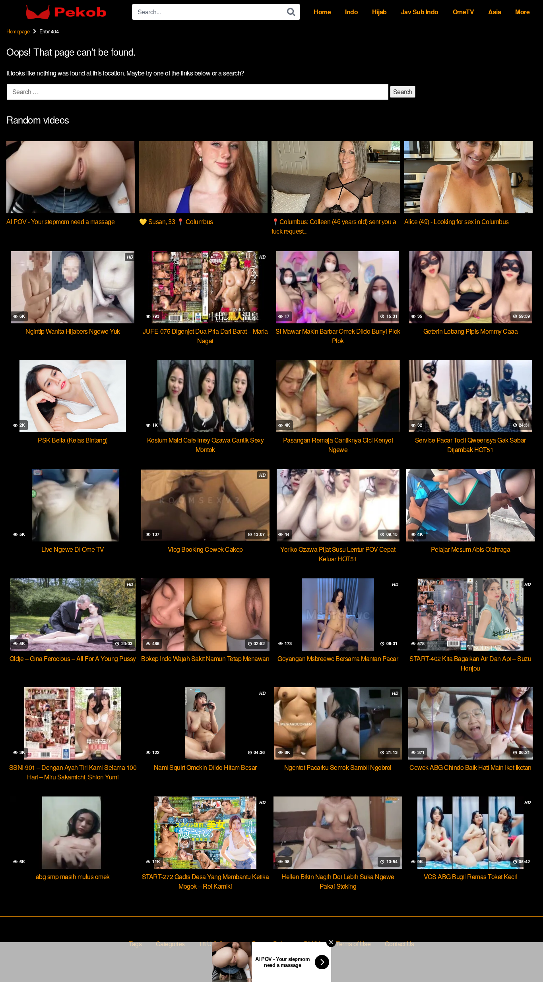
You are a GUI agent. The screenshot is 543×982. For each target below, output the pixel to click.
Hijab (379, 11)
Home (322, 11)
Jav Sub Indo (419, 11)
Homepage (17, 31)
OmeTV (463, 11)
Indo (351, 11)
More (522, 11)
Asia (494, 11)
